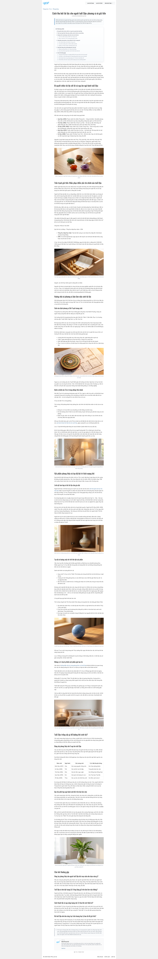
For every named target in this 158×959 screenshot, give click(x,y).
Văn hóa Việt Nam (108, 3)
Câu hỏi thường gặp (61, 52)
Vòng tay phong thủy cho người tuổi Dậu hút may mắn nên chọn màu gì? (73, 54)
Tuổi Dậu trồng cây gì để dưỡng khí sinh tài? (66, 47)
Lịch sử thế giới (99, 3)
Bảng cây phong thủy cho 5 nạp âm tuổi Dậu (67, 49)
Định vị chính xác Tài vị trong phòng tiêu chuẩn (68, 38)
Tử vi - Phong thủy (54, 9)
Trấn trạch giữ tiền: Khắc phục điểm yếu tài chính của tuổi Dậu (70, 33)
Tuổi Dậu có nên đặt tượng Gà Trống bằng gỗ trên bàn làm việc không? (73, 56)
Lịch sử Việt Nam (90, 3)
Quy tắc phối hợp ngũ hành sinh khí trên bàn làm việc (69, 50)
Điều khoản (100, 957)
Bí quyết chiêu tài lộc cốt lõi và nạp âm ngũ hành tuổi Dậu (69, 31)
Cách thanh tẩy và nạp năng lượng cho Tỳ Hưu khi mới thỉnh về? (71, 58)
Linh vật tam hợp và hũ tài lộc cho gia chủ (67, 42)
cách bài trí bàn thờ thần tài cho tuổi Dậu (66, 423)
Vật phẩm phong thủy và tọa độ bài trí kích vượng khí (68, 40)
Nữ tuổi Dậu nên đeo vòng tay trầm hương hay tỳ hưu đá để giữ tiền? (72, 59)
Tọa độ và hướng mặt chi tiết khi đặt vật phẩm (68, 43)
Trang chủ (45, 9)
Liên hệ (113, 957)
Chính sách (107, 957)
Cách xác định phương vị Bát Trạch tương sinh (68, 36)
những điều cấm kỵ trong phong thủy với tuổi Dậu (73, 665)
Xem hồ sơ (63, 948)
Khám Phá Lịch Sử (52, 957)
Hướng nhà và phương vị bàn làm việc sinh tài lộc (68, 35)
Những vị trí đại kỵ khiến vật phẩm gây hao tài (68, 45)
